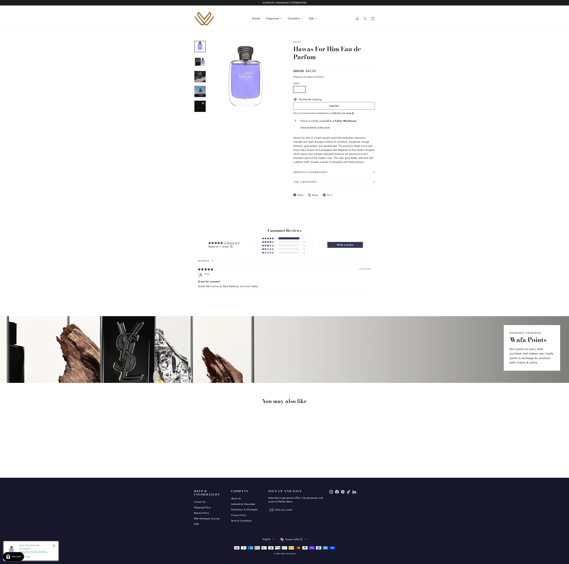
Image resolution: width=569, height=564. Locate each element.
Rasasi (297, 42)
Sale (312, 18)
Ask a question (305, 181)
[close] (54, 546)
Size (296, 83)
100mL (299, 89)
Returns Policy (201, 513)
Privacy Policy (238, 515)
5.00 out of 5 (231, 243)
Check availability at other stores (315, 127)
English (266, 539)
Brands (256, 18)
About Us (236, 498)
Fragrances (273, 18)
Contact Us (200, 502)
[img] (205, 269)
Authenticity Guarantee (243, 504)
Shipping (297, 76)
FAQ (196, 524)
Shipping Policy (202, 507)
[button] (268, 238)
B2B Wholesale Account (207, 518)
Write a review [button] (345, 244)
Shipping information (310, 172)
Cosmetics (294, 18)
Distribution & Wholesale (244, 509)
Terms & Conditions (241, 520)
